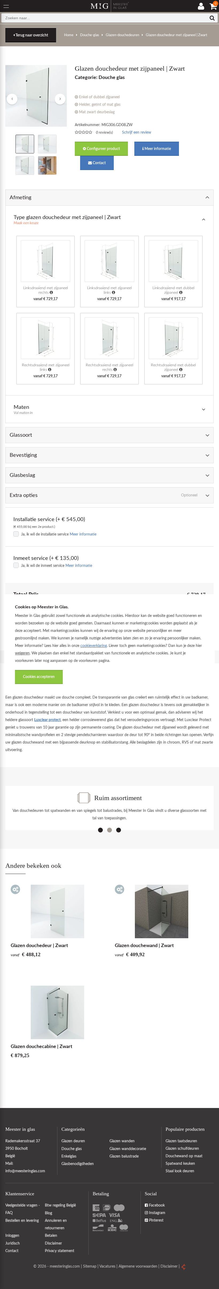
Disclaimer (169, 1266)
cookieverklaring (93, 646)
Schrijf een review (136, 132)
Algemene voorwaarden (138, 1266)
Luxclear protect (47, 720)
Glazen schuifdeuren (182, 1149)
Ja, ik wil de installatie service (45, 534)
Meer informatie (157, 149)
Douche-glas (89, 35)
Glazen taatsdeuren (181, 1141)
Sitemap (89, 1266)
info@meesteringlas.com (25, 1171)
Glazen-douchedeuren (122, 35)
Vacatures (107, 1266)
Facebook (156, 1205)
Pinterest (155, 1220)
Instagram (156, 1213)
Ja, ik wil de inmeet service (42, 566)
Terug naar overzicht (31, 35)
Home (68, 35)
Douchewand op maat (184, 1156)
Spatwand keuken (180, 1164)
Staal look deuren (180, 1171)
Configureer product (103, 149)
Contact (99, 163)
